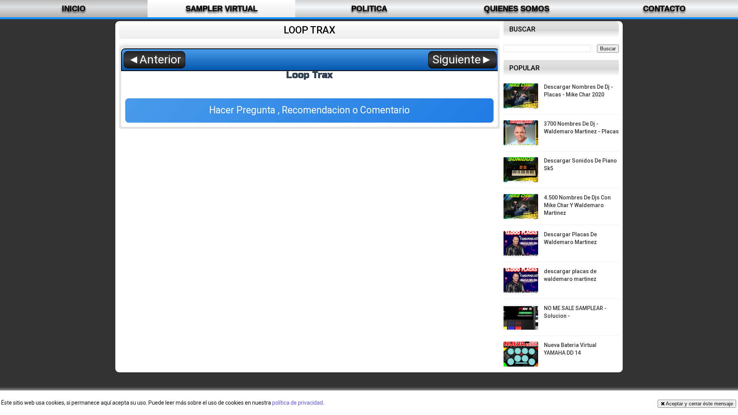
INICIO (74, 8)
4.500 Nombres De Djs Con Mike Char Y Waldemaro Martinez (577, 205)
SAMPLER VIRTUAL (222, 8)
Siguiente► (462, 59)
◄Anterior (154, 59)
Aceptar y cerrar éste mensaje (699, 404)
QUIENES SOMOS (516, 8)
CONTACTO (664, 8)
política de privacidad (297, 403)
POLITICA (369, 8)
